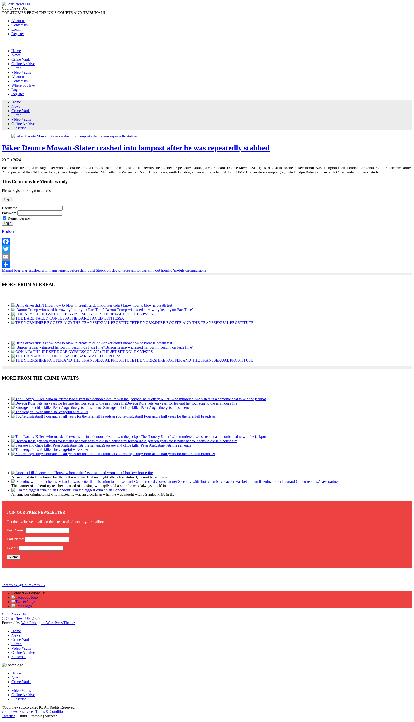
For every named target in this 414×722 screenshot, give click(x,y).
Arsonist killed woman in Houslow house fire (118, 473)
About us (18, 21)
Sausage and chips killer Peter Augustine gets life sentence (147, 408)
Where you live (23, 85)
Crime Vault (21, 59)
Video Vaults (21, 72)
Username (9, 208)
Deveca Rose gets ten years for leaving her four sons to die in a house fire (181, 403)
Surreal (17, 68)
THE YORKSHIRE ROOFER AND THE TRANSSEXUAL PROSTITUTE (193, 323)
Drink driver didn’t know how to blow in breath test (133, 305)
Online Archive (23, 64)
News (16, 55)
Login (16, 29)
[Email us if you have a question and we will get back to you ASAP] (22, 606)
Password (9, 213)
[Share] (207, 264)
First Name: (15, 530)
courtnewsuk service (17, 712)
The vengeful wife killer (70, 412)
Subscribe (19, 128)
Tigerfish (8, 716)
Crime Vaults (21, 640)
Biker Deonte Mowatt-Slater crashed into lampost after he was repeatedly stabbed (136, 147)
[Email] (207, 257)
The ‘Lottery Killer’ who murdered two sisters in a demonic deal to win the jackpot (203, 399)
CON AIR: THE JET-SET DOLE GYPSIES (118, 314)
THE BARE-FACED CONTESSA (97, 318)
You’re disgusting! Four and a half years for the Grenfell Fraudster (165, 416)
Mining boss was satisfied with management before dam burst (48, 270)
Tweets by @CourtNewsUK (23, 585)
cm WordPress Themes (58, 623)
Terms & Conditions (50, 712)
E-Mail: (12, 548)
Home (16, 51)
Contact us (20, 25)
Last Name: (15, 539)
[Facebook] (207, 241)
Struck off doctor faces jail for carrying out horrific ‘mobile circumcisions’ (151, 270)
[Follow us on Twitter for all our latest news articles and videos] (23, 602)
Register (18, 34)
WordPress (29, 623)
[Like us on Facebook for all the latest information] (25, 597)
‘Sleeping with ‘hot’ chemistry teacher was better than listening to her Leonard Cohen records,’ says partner (258, 481)
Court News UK (18, 618)
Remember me (19, 218)
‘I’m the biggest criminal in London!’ (99, 490)
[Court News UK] (16, 4)
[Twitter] (207, 249)
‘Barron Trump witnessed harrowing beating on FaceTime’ (148, 310)
